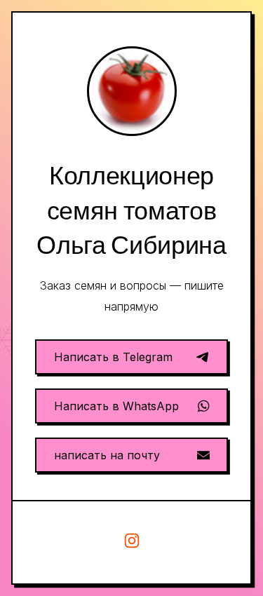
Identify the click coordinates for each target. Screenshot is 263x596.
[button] (131, 356)
